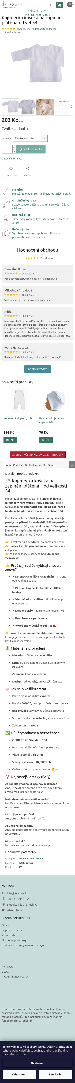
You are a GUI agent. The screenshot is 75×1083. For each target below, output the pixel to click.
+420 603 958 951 (37, 10)
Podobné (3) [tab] (20, 464)
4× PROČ (7, 966)
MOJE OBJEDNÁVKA (15, 976)
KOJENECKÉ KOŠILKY (30, 858)
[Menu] (69, 4)
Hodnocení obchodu (37, 250)
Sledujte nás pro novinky (22, 904)
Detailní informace (12, 158)
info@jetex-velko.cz (19, 893)
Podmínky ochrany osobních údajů (23, 945)
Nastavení (37, 1063)
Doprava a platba (12, 930)
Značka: (12, 32)
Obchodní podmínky (14, 940)
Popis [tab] (8, 464)
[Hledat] (51, 4)
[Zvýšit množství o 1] (14, 147)
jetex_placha (14, 910)
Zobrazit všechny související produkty (37, 454)
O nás (5, 925)
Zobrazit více (37, 369)
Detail (10, 439)
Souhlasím (55, 1074)
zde (23, 1054)
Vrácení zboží (10, 935)
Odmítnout (19, 1074)
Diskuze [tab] (51, 464)
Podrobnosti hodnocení (44, 28)
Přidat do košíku (33, 149)
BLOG (5, 971)
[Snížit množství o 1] (14, 151)
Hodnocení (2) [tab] (37, 464)
